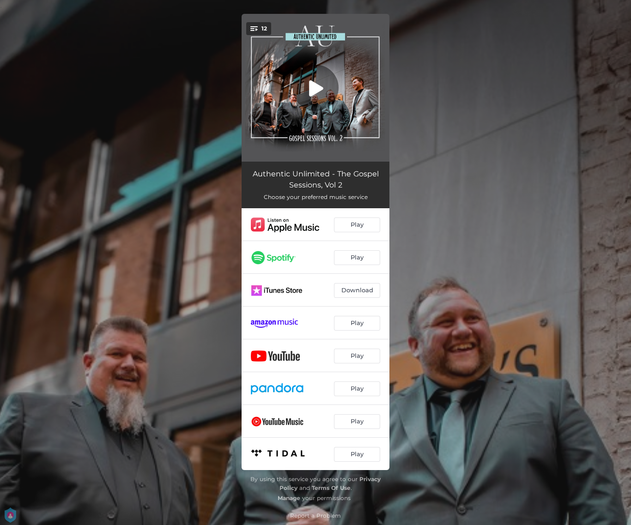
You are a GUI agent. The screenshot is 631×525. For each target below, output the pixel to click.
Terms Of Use (331, 487)
